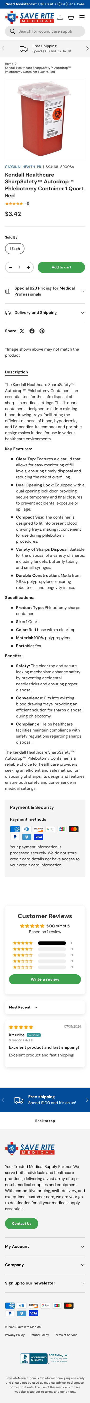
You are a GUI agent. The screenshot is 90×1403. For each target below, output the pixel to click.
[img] (21, 1027)
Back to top (45, 1120)
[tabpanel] (45, 587)
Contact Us (21, 1223)
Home (9, 64)
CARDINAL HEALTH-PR (23, 166)
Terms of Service (66, 1335)
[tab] (16, 372)
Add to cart (61, 267)
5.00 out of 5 (58, 926)
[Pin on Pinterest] (42, 331)
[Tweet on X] (22, 331)
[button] (71, 17)
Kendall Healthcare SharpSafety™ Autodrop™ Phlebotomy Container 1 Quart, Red (38, 70)
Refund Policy (39, 1335)
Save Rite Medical (29, 1327)
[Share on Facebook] (32, 331)
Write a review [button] (45, 979)
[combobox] (45, 31)
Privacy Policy (15, 1335)
